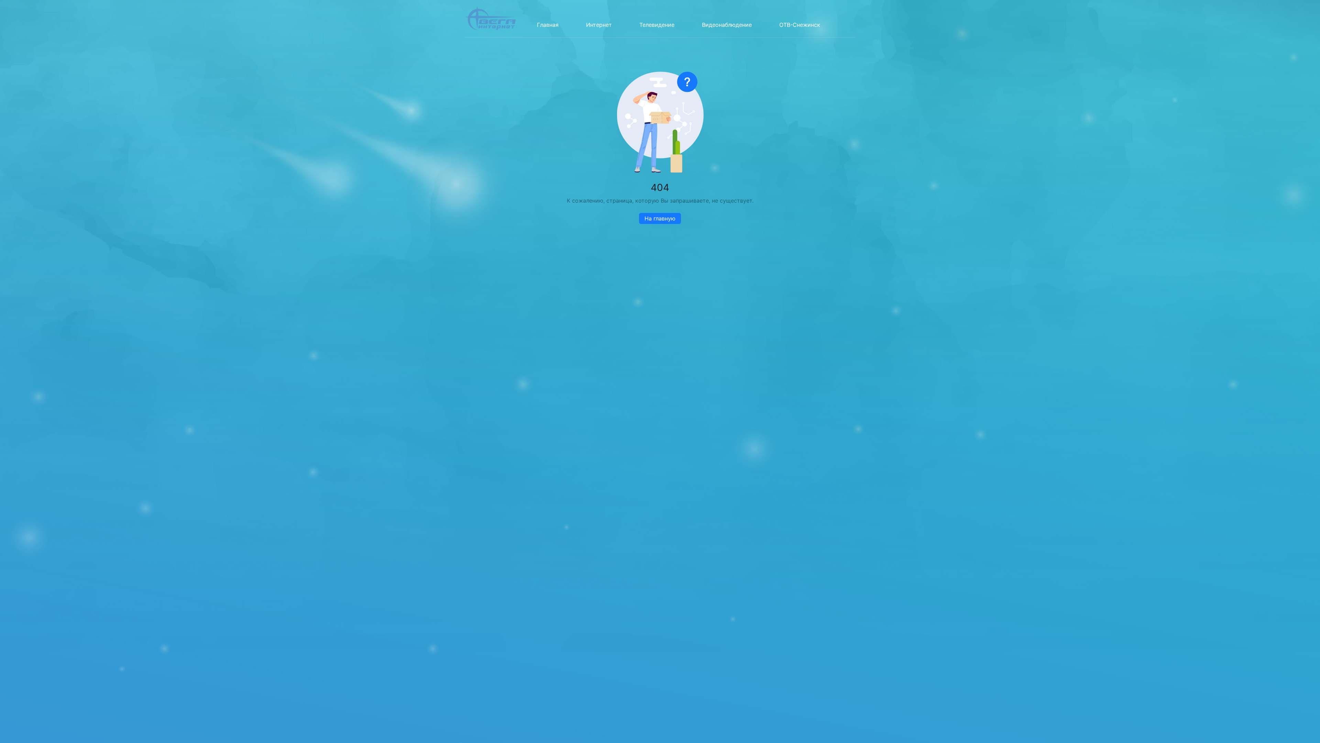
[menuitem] (547, 25)
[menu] (675, 18)
